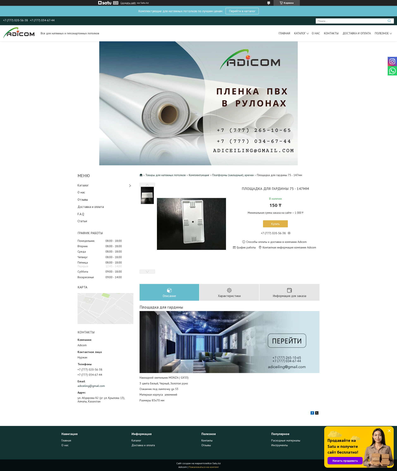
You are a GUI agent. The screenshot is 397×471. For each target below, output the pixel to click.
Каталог (300, 33)
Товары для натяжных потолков (165, 175)
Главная (284, 33)
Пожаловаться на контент (204, 467)
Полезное (382, 33)
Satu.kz (216, 463)
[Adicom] (20, 33)
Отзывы (83, 200)
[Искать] (389, 21)
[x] (316, 413)
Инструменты (279, 445)
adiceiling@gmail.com (91, 386)
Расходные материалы (285, 440)
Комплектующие (199, 175)
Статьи (82, 221)
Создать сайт (128, 2)
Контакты (331, 33)
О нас (316, 33)
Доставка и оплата (357, 33)
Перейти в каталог (242, 11)
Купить (275, 224)
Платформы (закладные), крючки (233, 175)
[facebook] (312, 413)
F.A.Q (81, 214)
